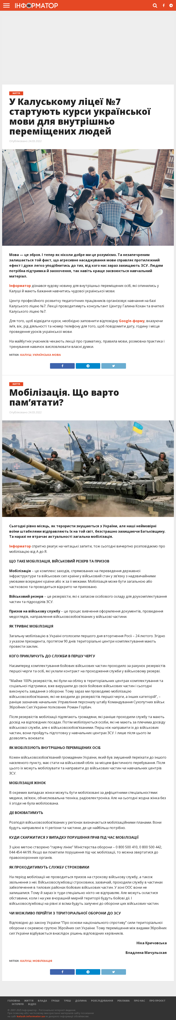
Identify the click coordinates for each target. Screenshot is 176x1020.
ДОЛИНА (81, 1000)
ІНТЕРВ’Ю (18, 1004)
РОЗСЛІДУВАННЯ (102, 1000)
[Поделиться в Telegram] (88, 970)
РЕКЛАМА (123, 1000)
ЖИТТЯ (28, 1000)
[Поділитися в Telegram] (88, 364)
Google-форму (131, 320)
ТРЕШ (67, 1000)
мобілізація (42, 960)
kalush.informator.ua (31, 1016)
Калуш (25, 354)
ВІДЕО (32, 1004)
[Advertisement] (88, 49)
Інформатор (20, 285)
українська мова (47, 354)
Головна (14, 1000)
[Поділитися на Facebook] (62, 364)
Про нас (139, 1000)
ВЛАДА (42, 1000)
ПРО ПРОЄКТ (157, 1000)
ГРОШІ (55, 1000)
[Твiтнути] (113, 364)
